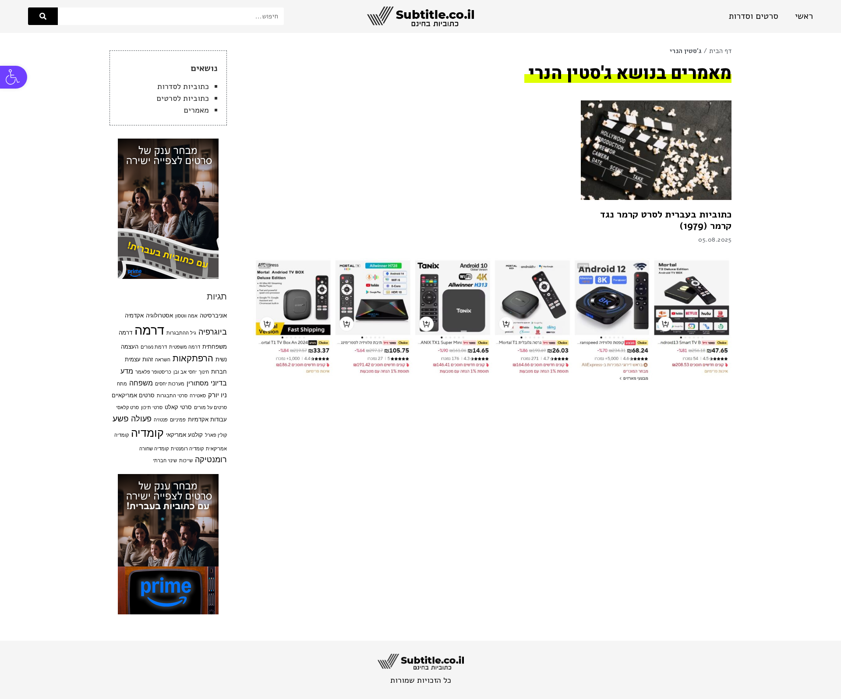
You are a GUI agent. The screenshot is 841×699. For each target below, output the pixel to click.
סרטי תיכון (152, 407)
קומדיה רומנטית (187, 449)
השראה (162, 360)
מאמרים (196, 110)
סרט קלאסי (127, 407)
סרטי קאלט (178, 407)
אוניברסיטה (213, 315)
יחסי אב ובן (185, 372)
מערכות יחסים (169, 384)
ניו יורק (217, 395)
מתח (122, 384)
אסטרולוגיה (159, 315)
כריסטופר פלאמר (153, 372)
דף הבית (720, 50)
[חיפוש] (43, 16)
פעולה (141, 418)
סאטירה (198, 396)
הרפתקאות (193, 358)
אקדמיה (134, 315)
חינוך (204, 372)
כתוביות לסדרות (183, 86)
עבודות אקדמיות (207, 419)
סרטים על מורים (210, 407)
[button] (13, 77)
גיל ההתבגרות (181, 333)
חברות (219, 371)
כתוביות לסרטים (183, 98)
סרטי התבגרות (172, 396)
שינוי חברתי (165, 461)
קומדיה (147, 432)
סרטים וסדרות (753, 16)
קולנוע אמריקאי (184, 435)
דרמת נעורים (154, 347)
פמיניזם (178, 420)
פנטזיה (161, 420)
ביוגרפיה (212, 331)
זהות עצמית (139, 359)
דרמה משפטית (184, 347)
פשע (121, 418)
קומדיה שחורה (154, 449)
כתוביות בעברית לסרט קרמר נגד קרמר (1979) (665, 220)
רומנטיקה (211, 459)
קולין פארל (216, 435)
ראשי (804, 16)
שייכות (186, 461)
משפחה (141, 382)
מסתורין (197, 383)
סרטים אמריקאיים (133, 395)
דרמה (149, 330)
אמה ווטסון (186, 316)
